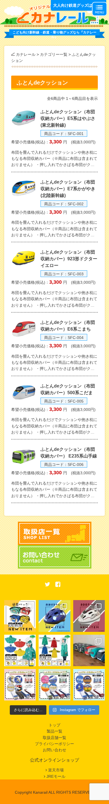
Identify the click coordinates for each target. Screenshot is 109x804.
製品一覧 (54, 731)
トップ (54, 725)
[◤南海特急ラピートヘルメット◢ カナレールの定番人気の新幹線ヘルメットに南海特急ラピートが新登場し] (54, 616)
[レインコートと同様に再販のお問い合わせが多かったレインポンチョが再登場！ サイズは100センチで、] (20, 650)
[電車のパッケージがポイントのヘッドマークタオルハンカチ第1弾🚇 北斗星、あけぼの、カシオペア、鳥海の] (89, 685)
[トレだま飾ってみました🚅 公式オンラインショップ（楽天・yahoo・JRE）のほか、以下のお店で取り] (89, 650)
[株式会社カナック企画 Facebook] (57, 585)
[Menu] (99, 8)
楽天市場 (56, 770)
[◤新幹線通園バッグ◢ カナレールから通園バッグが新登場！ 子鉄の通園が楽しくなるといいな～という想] (20, 616)
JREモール (55, 776)
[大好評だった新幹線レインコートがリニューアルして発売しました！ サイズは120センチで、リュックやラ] (54, 650)
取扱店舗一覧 (54, 737)
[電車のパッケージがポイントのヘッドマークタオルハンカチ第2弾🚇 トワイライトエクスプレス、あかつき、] (54, 685)
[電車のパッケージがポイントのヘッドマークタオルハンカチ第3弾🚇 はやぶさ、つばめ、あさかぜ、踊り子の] (20, 685)
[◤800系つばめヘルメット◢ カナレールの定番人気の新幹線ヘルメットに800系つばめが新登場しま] (89, 616)
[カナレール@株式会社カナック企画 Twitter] (47, 585)
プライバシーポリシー (54, 744)
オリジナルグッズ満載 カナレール (54, 14)
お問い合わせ (54, 750)
